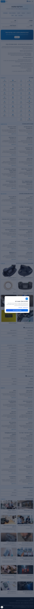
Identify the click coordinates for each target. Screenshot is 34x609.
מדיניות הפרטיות (25, 307)
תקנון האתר (20, 307)
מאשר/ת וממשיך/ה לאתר (17, 310)
